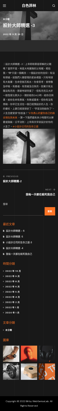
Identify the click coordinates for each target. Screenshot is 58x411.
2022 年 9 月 (12, 276)
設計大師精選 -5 (14, 236)
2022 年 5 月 (12, 291)
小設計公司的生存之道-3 (19, 242)
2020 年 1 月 (12, 312)
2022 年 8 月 (12, 281)
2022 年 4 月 (12, 297)
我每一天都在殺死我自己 (19, 254)
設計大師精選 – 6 (15, 231)
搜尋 (5, 204)
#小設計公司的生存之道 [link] (25, 126)
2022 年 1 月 (12, 307)
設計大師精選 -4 (14, 248)
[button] (53, 5)
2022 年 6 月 (12, 286)
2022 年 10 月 (13, 271)
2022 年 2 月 (12, 302)
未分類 (6, 19)
